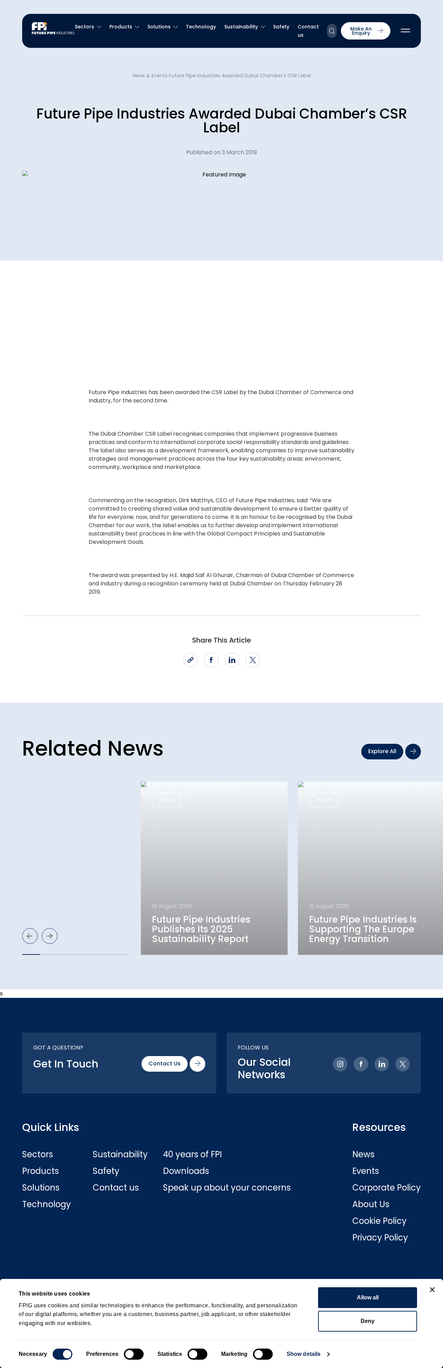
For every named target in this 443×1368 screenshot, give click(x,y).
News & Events (150, 75)
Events (365, 1171)
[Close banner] (432, 1289)
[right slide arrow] (49, 936)
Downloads (186, 1171)
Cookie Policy (379, 1221)
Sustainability (241, 26)
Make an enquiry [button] (361, 30)
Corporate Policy (386, 1188)
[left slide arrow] (30, 936)
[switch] (134, 1354)
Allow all (368, 1297)
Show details (303, 1354)
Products (120, 26)
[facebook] (211, 660)
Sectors (84, 26)
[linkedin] (232, 660)
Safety (281, 26)
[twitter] (252, 660)
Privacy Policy (380, 1238)
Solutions (159, 26)
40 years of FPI (192, 1154)
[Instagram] (340, 1064)
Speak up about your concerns (198, 1188)
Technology (201, 26)
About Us (370, 1204)
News (363, 1154)
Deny (367, 1321)
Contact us (116, 1188)
